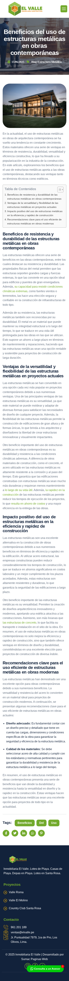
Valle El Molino (18, 900)
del (41, 822)
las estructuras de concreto (19, 622)
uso (54, 822)
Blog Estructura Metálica (46, 61)
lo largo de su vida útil (18, 490)
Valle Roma (16, 892)
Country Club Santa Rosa (25, 908)
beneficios (25, 822)
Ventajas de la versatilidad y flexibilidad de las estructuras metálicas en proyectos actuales (32, 205)
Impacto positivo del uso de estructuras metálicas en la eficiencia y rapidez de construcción (34, 213)
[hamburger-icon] (64, 8)
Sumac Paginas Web (34, 959)
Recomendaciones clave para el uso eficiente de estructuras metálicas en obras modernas (34, 221)
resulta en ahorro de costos (28, 503)
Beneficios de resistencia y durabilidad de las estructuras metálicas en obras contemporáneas (34, 196)
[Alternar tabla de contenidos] (59, 190)
